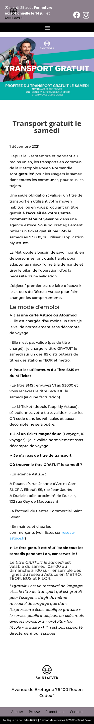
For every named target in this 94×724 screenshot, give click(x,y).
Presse (34, 712)
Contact (76, 712)
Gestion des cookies (52, 720)
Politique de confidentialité (20, 720)
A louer (17, 712)
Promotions (54, 712)
